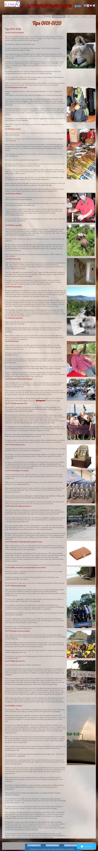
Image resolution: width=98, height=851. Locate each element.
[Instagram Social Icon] (88, 5)
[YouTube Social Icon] (91, 5)
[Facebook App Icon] (85, 5)
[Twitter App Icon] (94, 5)
